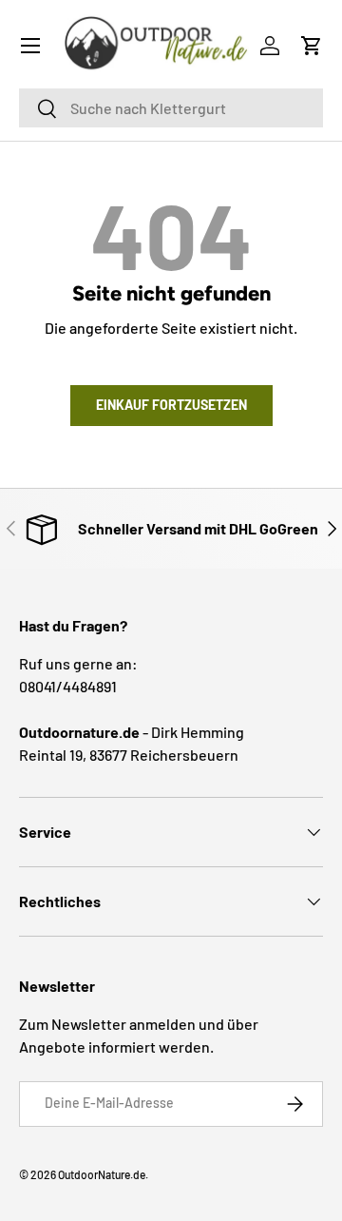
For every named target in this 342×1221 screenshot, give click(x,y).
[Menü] (30, 46)
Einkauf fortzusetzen (171, 405)
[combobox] (171, 107)
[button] (311, 46)
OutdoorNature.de (101, 1174)
